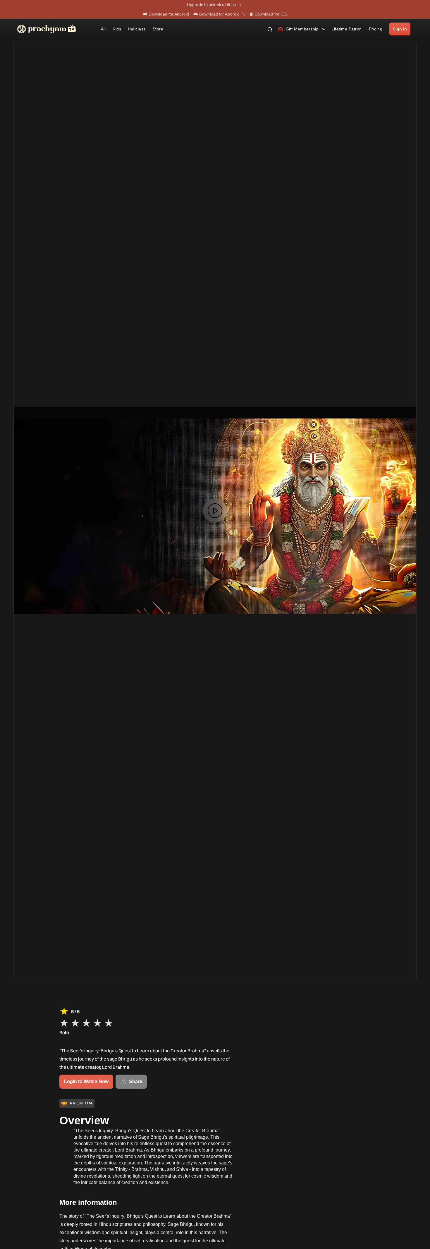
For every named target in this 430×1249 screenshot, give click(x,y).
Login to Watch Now (86, 1081)
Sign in (400, 29)
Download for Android (168, 14)
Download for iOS (270, 14)
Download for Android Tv (221, 14)
